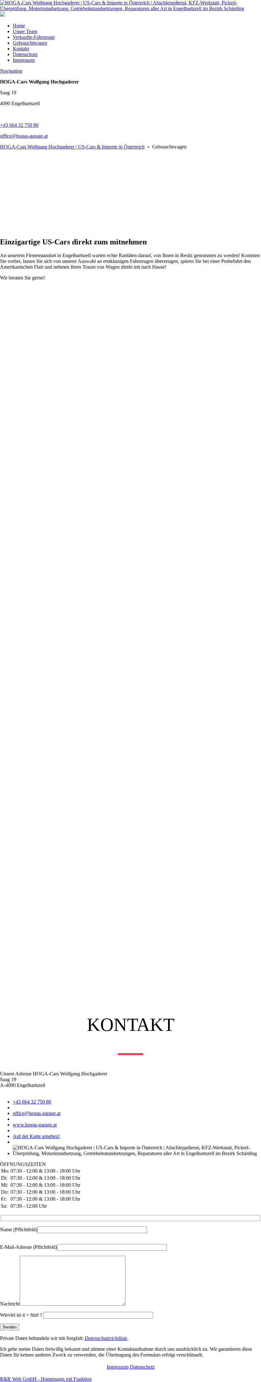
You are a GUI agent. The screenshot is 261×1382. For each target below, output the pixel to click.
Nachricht (10, 1303)
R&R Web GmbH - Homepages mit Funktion (46, 1379)
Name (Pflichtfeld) (18, 1229)
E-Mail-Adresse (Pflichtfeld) (28, 1247)
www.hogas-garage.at (35, 1124)
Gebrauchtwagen (30, 43)
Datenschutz (25, 54)
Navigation (11, 71)
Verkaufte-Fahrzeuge (34, 37)
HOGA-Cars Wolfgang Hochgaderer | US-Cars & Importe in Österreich (72, 146)
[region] (130, 190)
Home (19, 25)
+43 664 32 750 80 (19, 125)
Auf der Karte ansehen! (36, 1136)
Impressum (24, 60)
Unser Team (25, 31)
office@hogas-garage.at (24, 136)
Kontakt (21, 48)
